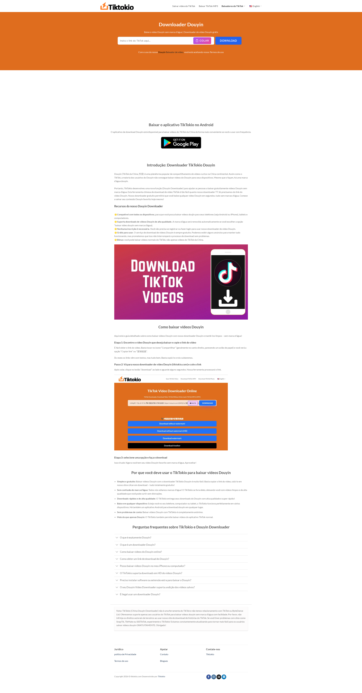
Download (228, 40)
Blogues (164, 661)
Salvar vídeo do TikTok (183, 6)
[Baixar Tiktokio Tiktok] (117, 6)
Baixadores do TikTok (232, 6)
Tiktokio (210, 654)
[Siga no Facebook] (208, 676)
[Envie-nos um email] (218, 676)
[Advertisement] (181, 91)
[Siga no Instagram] (213, 676)
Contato (164, 654)
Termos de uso (217, 52)
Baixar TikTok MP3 (208, 6)
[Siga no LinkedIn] (224, 676)
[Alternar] (117, 538)
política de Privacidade (125, 654)
